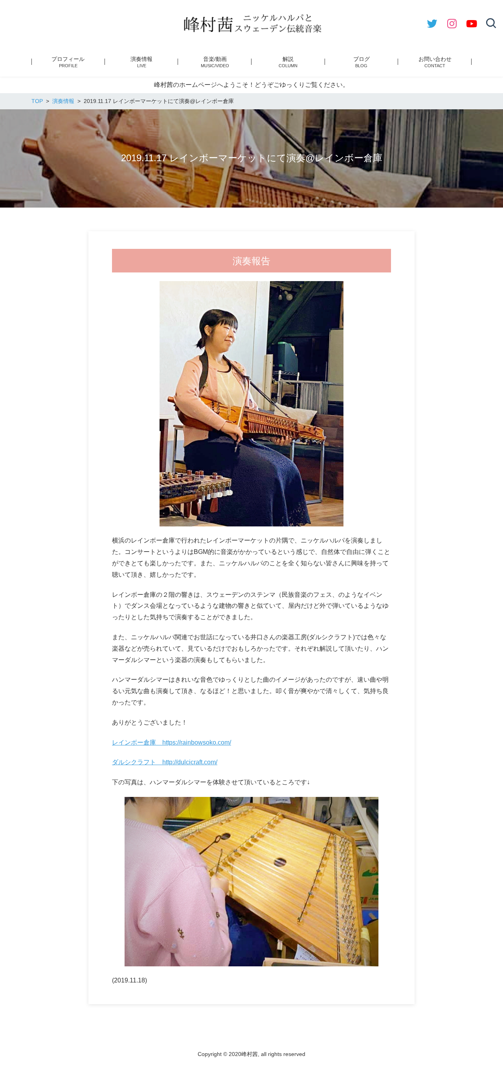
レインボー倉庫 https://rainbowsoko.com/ (171, 742)
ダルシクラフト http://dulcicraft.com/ (164, 762)
